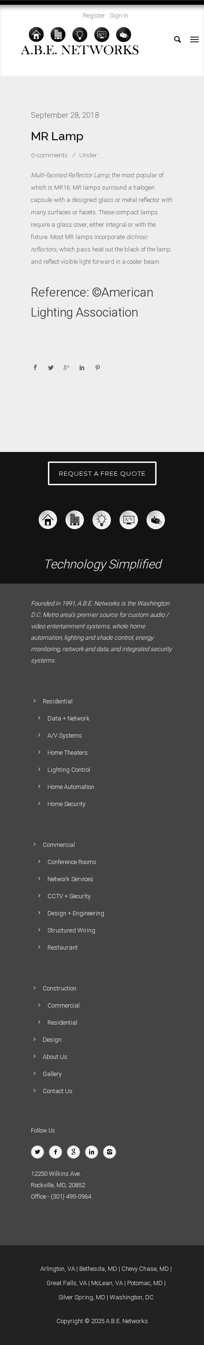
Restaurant (62, 947)
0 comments (49, 155)
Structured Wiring (71, 930)
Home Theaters (67, 752)
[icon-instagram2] (112, 1152)
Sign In (119, 15)
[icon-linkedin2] (94, 1152)
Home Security (66, 803)
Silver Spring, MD (81, 1297)
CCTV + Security (69, 896)
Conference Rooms (71, 861)
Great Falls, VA (66, 1283)
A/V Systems (64, 735)
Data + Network (68, 718)
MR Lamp (57, 136)
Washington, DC (132, 1297)
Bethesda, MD (98, 1268)
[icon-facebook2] (58, 1152)
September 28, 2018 (65, 115)
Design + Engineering (75, 913)
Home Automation (70, 786)
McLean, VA (107, 1283)
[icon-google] (76, 1152)
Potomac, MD (145, 1283)
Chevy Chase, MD (145, 1268)
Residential (62, 1022)
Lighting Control (68, 769)
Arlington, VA (57, 1268)
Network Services (70, 879)
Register (94, 15)
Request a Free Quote (102, 473)
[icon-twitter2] (40, 1152)
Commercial (63, 1005)
